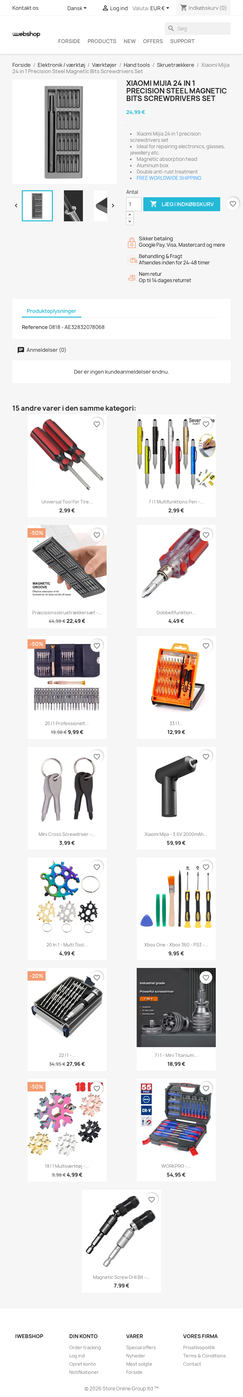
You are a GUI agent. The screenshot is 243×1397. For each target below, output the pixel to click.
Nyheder (135, 1356)
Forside (69, 41)
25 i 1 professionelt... (67, 723)
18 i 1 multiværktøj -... (67, 1166)
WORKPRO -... (176, 1166)
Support (182, 41)
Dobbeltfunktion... (176, 613)
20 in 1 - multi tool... (67, 945)
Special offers (141, 1347)
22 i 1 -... (67, 1055)
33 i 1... (176, 723)
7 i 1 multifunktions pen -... (176, 502)
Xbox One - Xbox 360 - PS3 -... (176, 945)
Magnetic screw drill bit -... (121, 1277)
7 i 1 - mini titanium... (176, 1055)
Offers (153, 41)
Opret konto (82, 1364)
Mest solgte (139, 1364)
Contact (192, 1364)
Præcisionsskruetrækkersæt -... (67, 613)
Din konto (83, 1336)
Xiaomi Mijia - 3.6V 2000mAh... (176, 834)
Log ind (77, 1356)
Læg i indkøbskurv (182, 204)
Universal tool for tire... (67, 502)
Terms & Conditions (204, 1356)
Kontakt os (25, 7)
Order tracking (85, 1347)
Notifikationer (84, 1372)
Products (102, 41)
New (130, 41)
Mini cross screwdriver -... (67, 834)
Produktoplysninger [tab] (51, 310)
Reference (35, 327)
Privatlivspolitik (199, 1347)
